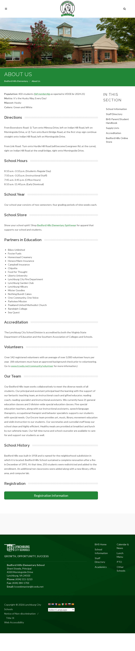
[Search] (124, 8)
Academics (101, 566)
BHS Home (101, 544)
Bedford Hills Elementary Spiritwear (56, 225)
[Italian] (62, 605)
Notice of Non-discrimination (20, 613)
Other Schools (121, 568)
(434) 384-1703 (20, 582)
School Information (116, 108)
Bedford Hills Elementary (16, 81)
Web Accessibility (14, 622)
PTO (119, 561)
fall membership (42, 93)
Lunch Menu (120, 555)
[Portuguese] (66, 605)
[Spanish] (72, 605)
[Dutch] (52, 605)
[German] (59, 605)
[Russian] (69, 605)
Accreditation (113, 132)
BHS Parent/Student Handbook (117, 121)
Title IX (10, 617)
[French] (56, 605)
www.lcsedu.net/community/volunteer (32, 366)
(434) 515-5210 (23, 579)
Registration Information (51, 495)
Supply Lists (112, 127)
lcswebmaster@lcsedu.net (29, 586)
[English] (49, 605)
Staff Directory (114, 114)
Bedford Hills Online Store (117, 140)
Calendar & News (123, 546)
